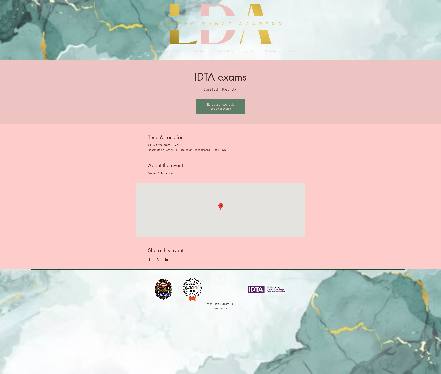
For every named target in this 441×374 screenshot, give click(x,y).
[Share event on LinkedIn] (166, 259)
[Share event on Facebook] (149, 259)
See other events (220, 108)
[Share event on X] (158, 259)
